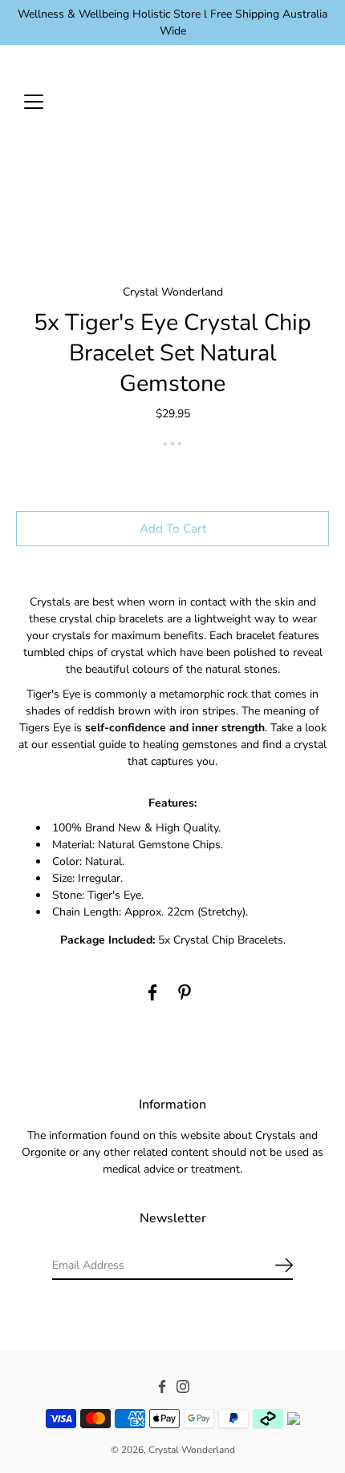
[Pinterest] (184, 992)
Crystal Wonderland (191, 1449)
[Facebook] (152, 992)
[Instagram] (183, 1386)
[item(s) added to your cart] (316, 101)
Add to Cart (173, 528)
